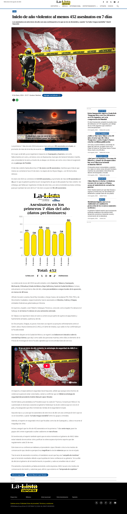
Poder (14, 11)
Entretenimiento (89, 6)
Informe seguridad (18, 475)
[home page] (63, 2)
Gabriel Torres (103, 196)
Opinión (103, 6)
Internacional (75, 6)
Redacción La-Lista (105, 130)
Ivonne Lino (103, 218)
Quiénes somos (15, 503)
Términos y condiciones (46, 503)
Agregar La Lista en (51, 95)
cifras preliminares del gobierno (56, 149)
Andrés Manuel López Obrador (37, 475)
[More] (59, 6)
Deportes (54, 6)
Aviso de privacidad (33, 503)
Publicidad (23, 503)
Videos (110, 6)
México (65, 6)
